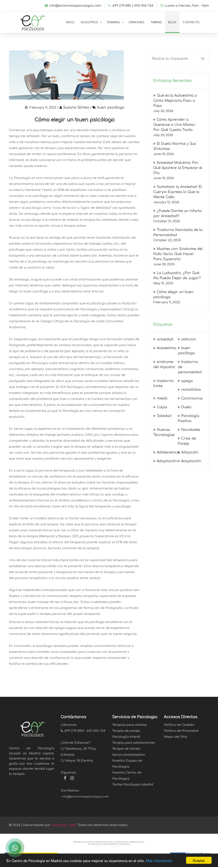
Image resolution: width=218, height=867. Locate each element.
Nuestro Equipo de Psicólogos (127, 763)
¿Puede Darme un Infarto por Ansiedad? (177, 213)
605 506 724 (143, 5)
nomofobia (191, 390)
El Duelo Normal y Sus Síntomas (174, 146)
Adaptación (167, 461)
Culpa (162, 407)
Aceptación (191, 461)
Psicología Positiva (188, 418)
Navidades (190, 430)
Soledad (164, 416)
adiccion (188, 339)
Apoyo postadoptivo (128, 755)
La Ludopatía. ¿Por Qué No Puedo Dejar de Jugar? (177, 275)
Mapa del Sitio (175, 737)
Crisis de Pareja (187, 441)
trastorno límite (163, 383)
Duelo (186, 407)
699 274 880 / (122, 5)
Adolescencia (168, 452)
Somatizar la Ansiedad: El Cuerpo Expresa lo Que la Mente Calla (177, 192)
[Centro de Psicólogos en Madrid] (31, 21)
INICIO (70, 22)
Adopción (189, 452)
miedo (162, 398)
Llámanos (69, 725)
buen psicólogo (110, 107)
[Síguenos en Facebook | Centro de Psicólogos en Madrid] (63, 779)
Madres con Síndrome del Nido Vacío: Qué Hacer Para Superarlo (177, 254)
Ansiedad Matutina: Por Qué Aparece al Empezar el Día (177, 168)
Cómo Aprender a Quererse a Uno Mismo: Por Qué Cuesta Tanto (174, 125)
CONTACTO (191, 22)
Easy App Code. (64, 825)
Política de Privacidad (181, 731)
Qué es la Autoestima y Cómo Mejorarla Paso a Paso (175, 101)
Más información (159, 860)
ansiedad (165, 339)
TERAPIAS (113, 22)
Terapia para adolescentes (133, 743)
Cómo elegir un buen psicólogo (75, 120)
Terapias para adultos (129, 725)
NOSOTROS (89, 22)
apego (187, 381)
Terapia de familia (126, 749)
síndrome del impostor (164, 364)
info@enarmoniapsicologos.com (75, 5)
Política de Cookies (179, 725)
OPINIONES (136, 22)
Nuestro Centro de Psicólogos (127, 775)
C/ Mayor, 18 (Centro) (77, 760)
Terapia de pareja (126, 731)
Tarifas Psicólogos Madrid (132, 784)
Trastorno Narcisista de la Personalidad (177, 232)
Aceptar (199, 860)
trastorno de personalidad (190, 367)
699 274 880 (73, 731)
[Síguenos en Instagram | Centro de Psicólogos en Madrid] (70, 779)
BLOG (172, 22)
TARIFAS (156, 22)
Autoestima (166, 348)
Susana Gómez (76, 107)
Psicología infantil (126, 737)
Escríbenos (70, 790)
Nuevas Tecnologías (164, 432)
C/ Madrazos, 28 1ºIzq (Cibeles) (78, 752)
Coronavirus (192, 398)
